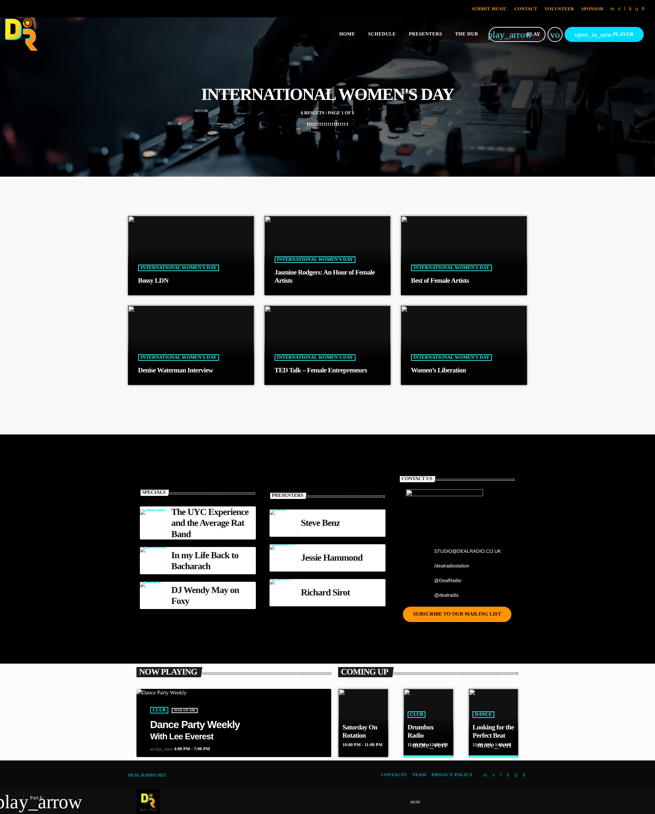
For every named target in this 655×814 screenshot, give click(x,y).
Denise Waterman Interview (175, 370)
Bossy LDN (153, 280)
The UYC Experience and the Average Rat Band (210, 523)
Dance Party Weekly (195, 724)
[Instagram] (636, 8)
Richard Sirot (325, 592)
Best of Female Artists (440, 280)
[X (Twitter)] (619, 8)
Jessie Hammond (332, 557)
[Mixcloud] (630, 8)
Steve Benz (320, 523)
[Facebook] (643, 8)
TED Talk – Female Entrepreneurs (321, 370)
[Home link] (21, 34)
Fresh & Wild (490, 735)
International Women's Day (179, 267)
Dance (418, 714)
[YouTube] (612, 8)
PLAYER (604, 34)
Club (159, 710)
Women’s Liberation (438, 370)
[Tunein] (625, 8)
